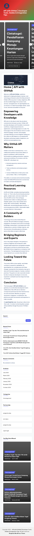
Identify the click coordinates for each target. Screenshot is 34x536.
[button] (13, 66)
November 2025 (7, 384)
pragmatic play (7, 413)
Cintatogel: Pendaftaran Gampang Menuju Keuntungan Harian (15, 336)
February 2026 (7, 378)
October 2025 (7, 387)
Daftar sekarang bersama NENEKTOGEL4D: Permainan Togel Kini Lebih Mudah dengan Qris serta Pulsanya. (16, 342)
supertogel (6, 430)
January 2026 (6, 381)
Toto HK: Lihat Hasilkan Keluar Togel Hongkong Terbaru (16, 348)
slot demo (5, 419)
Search (5, 316)
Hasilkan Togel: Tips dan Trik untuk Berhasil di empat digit (16, 331)
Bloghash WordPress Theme (17, 533)
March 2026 (6, 375)
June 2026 (6, 372)
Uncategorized (12, 29)
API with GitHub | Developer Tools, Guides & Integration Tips (15, 13)
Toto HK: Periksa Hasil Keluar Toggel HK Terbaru (16, 353)
